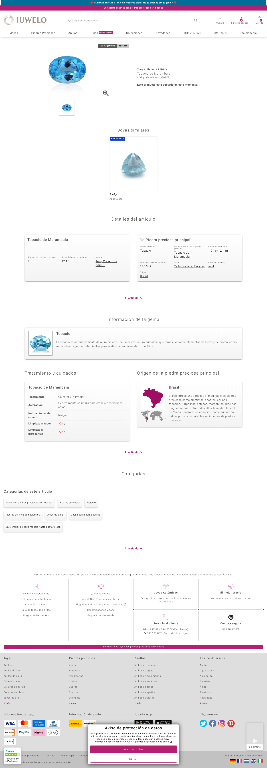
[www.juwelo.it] (260, 761)
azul (211, 266)
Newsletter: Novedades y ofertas (101, 599)
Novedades (162, 33)
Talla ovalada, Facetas (189, 266)
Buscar (196, 20)
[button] (220, 20)
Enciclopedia (248, 33)
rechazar (160, 736)
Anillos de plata (13, 676)
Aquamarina (76, 676)
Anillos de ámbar (144, 687)
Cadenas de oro (13, 681)
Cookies (49, 755)
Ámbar (204, 687)
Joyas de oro (11, 698)
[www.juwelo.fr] (239, 761)
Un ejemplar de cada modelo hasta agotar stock (33, 527)
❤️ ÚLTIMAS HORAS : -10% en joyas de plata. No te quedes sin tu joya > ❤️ (133, 2)
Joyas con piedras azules (85, 515)
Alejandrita (206, 676)
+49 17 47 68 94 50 (158, 629)
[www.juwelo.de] (233, 761)
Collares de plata (14, 692)
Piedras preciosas (69, 502)
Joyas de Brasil (55, 515)
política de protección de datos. (152, 742)
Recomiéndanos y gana (101, 610)
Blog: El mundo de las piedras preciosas (99, 604)
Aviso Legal (67, 755)
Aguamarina (207, 670)
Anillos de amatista (145, 681)
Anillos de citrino (144, 698)
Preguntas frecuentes (36, 615)
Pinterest (231, 723)
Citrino (73, 681)
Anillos (73, 33)
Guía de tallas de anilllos (36, 610)
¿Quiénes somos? (100, 593)
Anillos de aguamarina (147, 676)
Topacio (145, 251)
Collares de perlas (14, 687)
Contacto (85, 755)
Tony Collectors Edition (106, 263)
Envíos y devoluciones (36, 593)
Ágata (72, 665)
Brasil (144, 276)
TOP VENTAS (192, 33)
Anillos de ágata (144, 670)
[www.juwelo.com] (253, 761)
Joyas (14, 33)
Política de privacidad (26, 755)
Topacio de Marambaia (182, 254)
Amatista (74, 670)
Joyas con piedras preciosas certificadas (29, 502)
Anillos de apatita (144, 692)
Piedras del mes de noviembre (23, 515)
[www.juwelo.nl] (246, 761)
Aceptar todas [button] (133, 749)
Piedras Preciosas (43, 33)
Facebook (212, 723)
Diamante (74, 698)
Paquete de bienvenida (101, 615)
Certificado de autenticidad (36, 599)
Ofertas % (220, 33)
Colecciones (134, 33)
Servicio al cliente (165, 624)
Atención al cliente (36, 604)
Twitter (203, 723)
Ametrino (205, 692)
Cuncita (73, 692)
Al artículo (132, 298)
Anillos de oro (12, 670)
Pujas (101, 33)
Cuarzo (73, 687)
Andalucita (206, 698)
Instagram (221, 723)
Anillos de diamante (146, 665)
